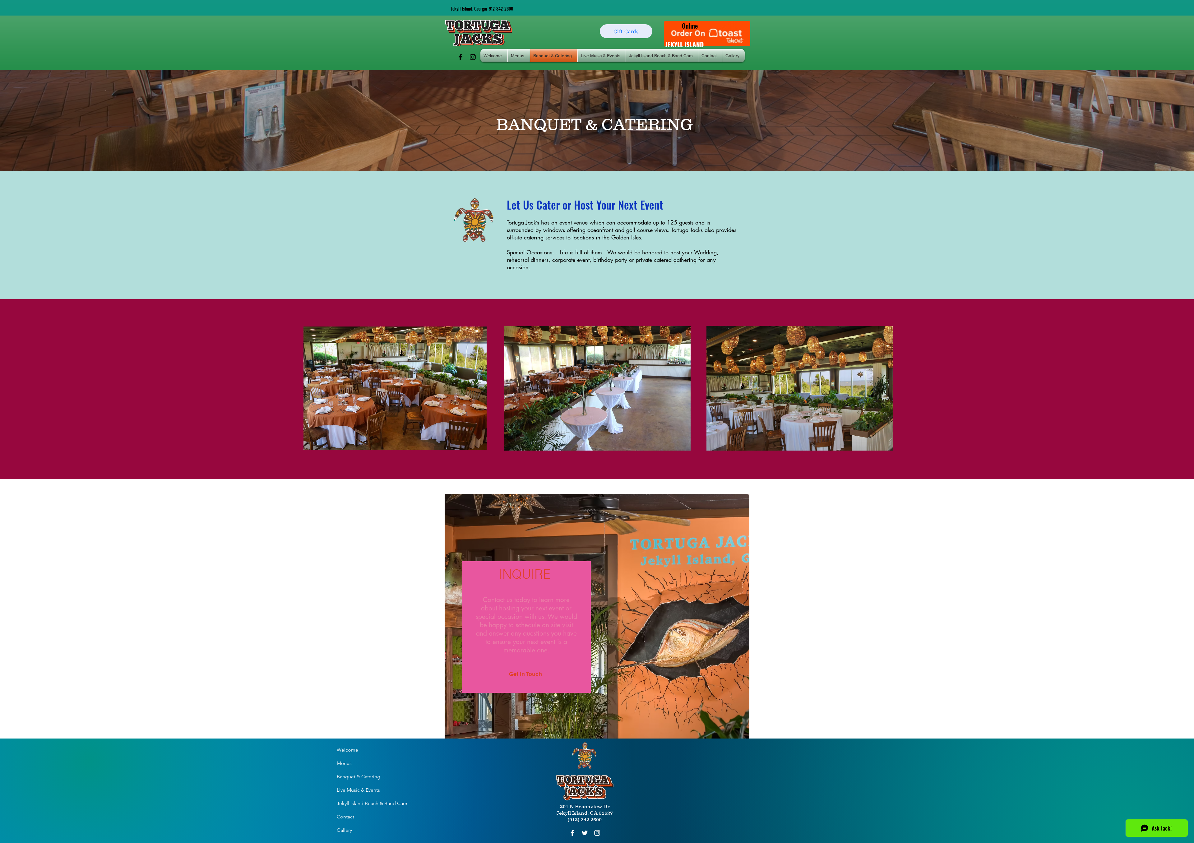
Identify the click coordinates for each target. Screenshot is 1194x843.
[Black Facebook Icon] (460, 57)
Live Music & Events (358, 790)
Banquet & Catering (358, 777)
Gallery (344, 830)
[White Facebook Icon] (572, 833)
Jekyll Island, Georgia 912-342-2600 (482, 8)
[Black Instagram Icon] (473, 57)
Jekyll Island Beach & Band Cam (372, 803)
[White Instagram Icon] (597, 833)
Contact (345, 817)
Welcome (347, 750)
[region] (597, 616)
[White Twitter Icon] (585, 833)
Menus (344, 763)
